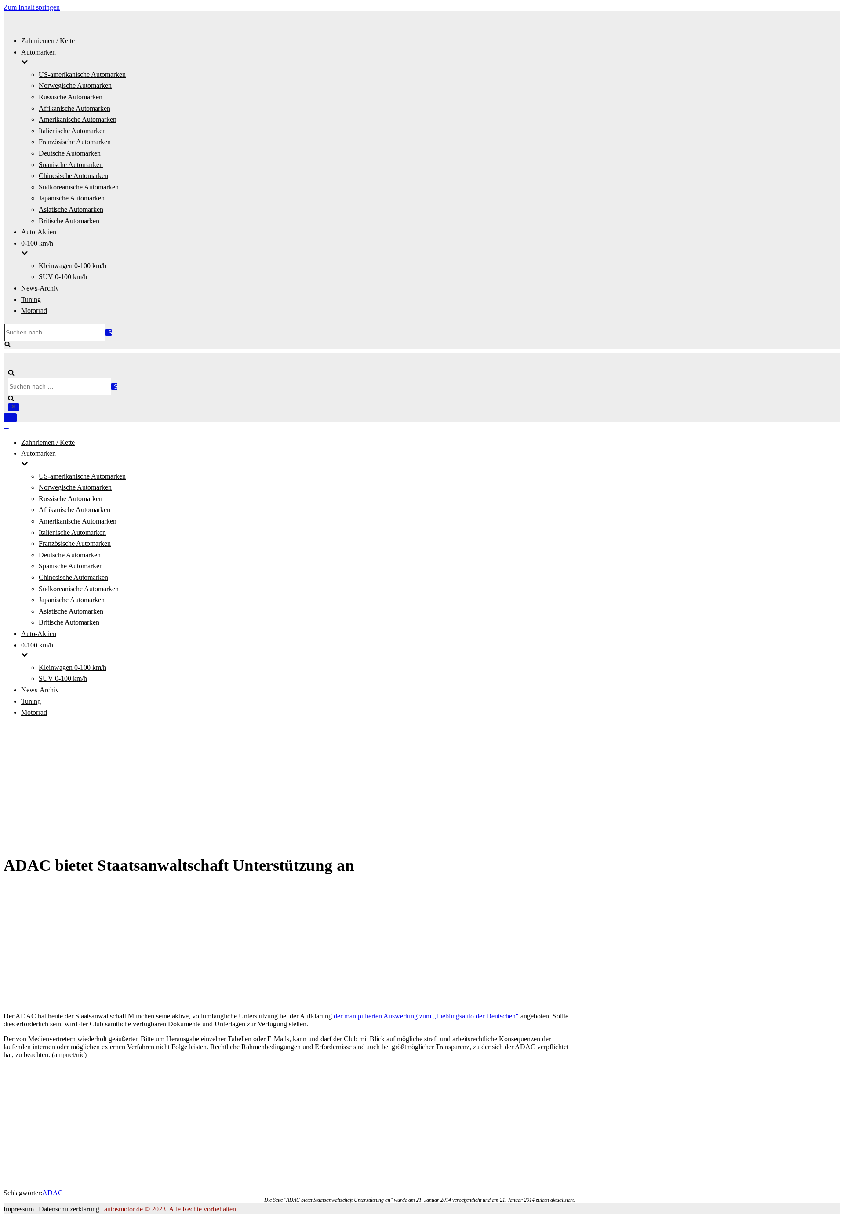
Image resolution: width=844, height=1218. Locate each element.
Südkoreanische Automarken (79, 187)
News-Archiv (40, 288)
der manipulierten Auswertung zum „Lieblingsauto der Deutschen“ (426, 1016)
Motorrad (34, 310)
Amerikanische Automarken (77, 119)
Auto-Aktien (38, 232)
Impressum (19, 1209)
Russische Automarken (70, 97)
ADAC (52, 1192)
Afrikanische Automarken (74, 108)
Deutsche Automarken (70, 153)
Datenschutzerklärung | (70, 1209)
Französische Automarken (75, 141)
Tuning (31, 299)
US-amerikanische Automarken (82, 74)
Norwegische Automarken (75, 85)
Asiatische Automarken (71, 209)
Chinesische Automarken (73, 175)
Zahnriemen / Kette (48, 40)
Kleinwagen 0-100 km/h (72, 265)
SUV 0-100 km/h (63, 276)
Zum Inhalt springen (32, 7)
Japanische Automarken (72, 198)
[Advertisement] (422, 786)
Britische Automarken (69, 221)
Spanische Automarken (71, 164)
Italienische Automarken (72, 131)
